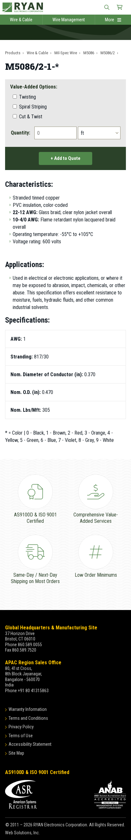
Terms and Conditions (28, 718)
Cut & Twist (30, 117)
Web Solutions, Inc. (22, 832)
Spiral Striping (32, 107)
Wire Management (68, 19)
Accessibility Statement (30, 744)
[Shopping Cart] (119, 7)
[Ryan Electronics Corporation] (65, 7)
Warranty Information (28, 709)
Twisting (27, 97)
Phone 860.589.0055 (23, 644)
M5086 (88, 52)
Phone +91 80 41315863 (27, 690)
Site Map (16, 753)
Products (12, 52)
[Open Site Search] (106, 7)
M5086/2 (107, 52)
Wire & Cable (21, 19)
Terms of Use (21, 735)
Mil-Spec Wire (65, 52)
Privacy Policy (21, 726)
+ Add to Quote (65, 158)
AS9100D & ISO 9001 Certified (37, 772)
